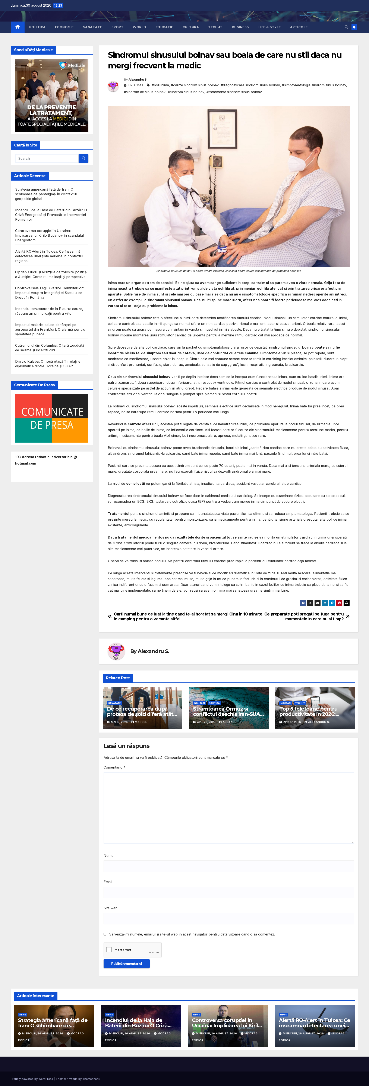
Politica (37, 27)
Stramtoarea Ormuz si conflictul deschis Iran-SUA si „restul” (226, 714)
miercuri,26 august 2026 (43, 1033)
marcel (141, 722)
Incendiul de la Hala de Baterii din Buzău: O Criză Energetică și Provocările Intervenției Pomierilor (51, 215)
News (22, 1014)
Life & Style (269, 27)
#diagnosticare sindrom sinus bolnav (250, 85)
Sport (117, 27)
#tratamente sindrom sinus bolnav (234, 92)
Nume (108, 855)
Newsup (72, 1078)
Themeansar (90, 1078)
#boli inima (160, 85)
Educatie (164, 27)
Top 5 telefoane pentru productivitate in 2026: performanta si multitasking (314, 714)
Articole (299, 27)
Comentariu (114, 767)
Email (108, 882)
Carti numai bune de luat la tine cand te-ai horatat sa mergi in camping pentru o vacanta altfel (171, 616)
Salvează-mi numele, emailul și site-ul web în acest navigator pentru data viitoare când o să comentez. (192, 934)
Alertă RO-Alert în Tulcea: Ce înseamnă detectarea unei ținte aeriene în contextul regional (49, 256)
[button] (346, 27)
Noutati (199, 703)
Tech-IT (215, 27)
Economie (64, 27)
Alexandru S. (138, 79)
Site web (110, 908)
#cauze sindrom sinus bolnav (195, 85)
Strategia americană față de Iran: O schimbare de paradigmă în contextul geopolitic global (46, 194)
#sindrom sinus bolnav (186, 92)
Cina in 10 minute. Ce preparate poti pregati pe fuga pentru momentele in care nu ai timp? (286, 616)
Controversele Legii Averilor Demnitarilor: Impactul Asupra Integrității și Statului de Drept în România (49, 293)
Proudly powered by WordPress (32, 1078)
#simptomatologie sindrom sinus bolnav (314, 85)
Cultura (191, 27)
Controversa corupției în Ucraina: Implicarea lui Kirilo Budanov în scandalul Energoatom (49, 235)
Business (240, 27)
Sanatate (92, 27)
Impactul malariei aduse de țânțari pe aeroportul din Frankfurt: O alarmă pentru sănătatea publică (50, 329)
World (139, 27)
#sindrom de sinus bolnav (144, 92)
